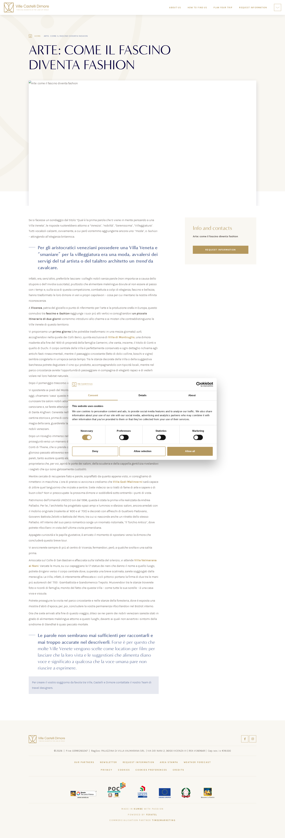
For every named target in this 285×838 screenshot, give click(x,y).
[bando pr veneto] (142, 791)
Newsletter (108, 762)
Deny (95, 451)
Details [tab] (143, 395)
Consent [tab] (93, 395)
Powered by (142, 814)
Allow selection (142, 451)
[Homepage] (26, 7)
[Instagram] (252, 738)
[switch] (124, 437)
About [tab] (192, 395)
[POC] (116, 789)
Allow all (190, 451)
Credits (178, 770)
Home (37, 36)
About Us (175, 7)
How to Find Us (197, 7)
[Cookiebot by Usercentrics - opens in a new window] (198, 384)
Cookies (124, 770)
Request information (220, 249)
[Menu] (277, 7)
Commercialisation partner (142, 820)
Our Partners (84, 762)
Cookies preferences (151, 770)
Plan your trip (223, 7)
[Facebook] (245, 738)
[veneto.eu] (84, 794)
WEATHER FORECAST (197, 762)
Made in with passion (142, 809)
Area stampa (169, 762)
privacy (106, 770)
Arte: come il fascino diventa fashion (66, 36)
